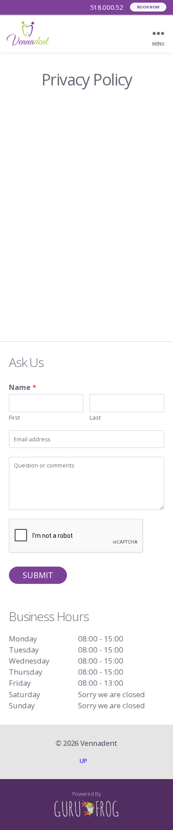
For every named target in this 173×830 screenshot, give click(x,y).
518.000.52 (105, 7)
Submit (38, 575)
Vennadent (99, 743)
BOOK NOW (148, 7)
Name (22, 387)
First (14, 417)
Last (95, 417)
